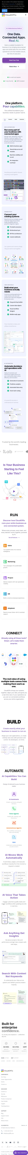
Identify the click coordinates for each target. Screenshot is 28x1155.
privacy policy (11, 4)
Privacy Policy (4, 1154)
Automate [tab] (22, 119)
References (4, 1096)
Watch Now (13, 66)
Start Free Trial (14, 60)
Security (3, 1094)
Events (2, 1082)
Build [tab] (16, 119)
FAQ (2, 1118)
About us (23, 1125)
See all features (13, 537)
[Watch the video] (14, 491)
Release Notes (4, 1120)
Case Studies (4, 1101)
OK (4, 10)
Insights (3, 1103)
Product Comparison (6, 1099)
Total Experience (5, 1106)
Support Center (5, 1115)
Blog (2, 1113)
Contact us (3, 1084)
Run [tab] (5, 119)
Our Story (3, 1077)
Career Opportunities (6, 1079)
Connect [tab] (10, 119)
